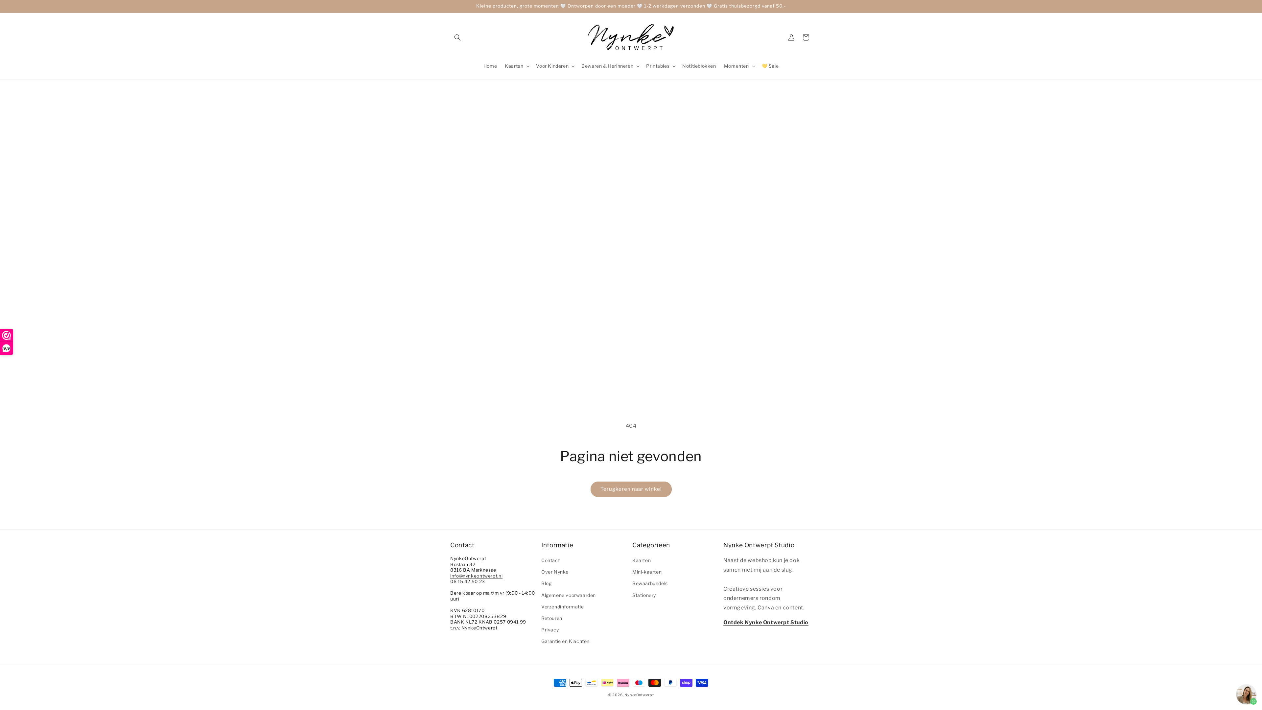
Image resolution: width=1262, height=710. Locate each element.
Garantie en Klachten (565, 641)
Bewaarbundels (650, 583)
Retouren (551, 618)
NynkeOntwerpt (639, 695)
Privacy (550, 629)
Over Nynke (555, 572)
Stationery (644, 595)
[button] (457, 37)
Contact (550, 560)
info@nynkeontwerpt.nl (476, 576)
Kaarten (641, 560)
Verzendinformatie (562, 606)
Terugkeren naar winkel (631, 489)
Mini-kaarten (647, 572)
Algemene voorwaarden (568, 595)
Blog (546, 583)
